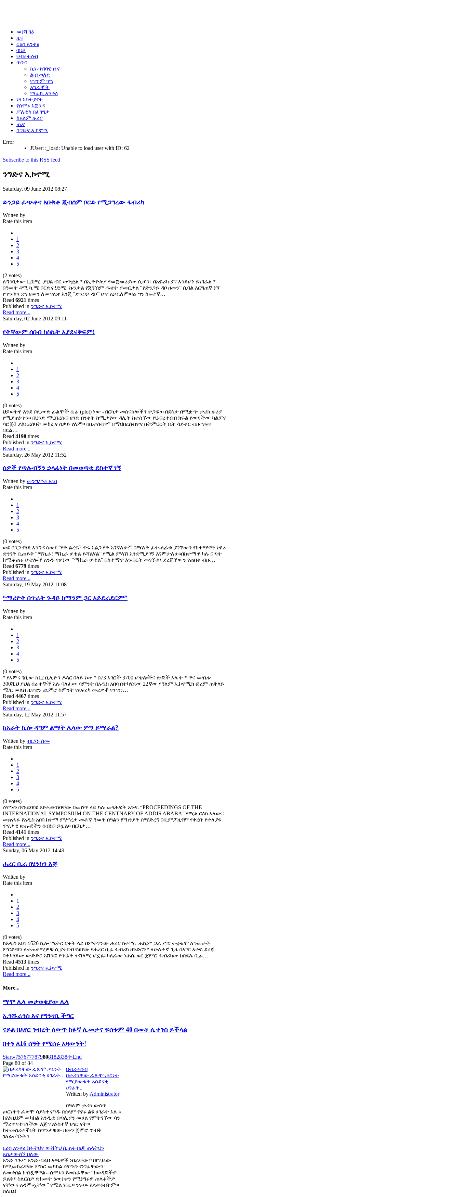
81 (51, 1057)
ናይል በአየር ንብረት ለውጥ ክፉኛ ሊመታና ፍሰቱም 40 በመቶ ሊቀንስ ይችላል (95, 1029)
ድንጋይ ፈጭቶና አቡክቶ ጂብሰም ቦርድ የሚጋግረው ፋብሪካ (73, 202)
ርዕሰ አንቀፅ (15, 1148)
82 (56, 1057)
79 (40, 1057)
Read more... (16, 312)
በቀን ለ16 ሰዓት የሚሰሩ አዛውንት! (44, 1043)
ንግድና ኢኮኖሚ (46, 306)
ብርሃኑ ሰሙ (38, 741)
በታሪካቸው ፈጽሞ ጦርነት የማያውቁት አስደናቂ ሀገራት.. (92, 1081)
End (77, 1057)
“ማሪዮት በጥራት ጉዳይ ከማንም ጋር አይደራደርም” (65, 597)
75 (18, 1057)
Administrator (104, 1094)
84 (67, 1057)
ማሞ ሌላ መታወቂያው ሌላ (36, 1001)
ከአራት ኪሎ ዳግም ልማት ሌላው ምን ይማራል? (61, 727)
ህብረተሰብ (77, 1069)
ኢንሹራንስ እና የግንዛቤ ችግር (38, 1015)
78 (34, 1057)
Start (8, 1057)
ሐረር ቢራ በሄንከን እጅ (30, 863)
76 (23, 1057)
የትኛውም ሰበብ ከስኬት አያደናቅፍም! (49, 331)
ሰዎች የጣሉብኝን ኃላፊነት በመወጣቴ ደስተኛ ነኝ (62, 467)
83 (62, 1057)
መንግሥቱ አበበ (42, 481)
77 (29, 1057)
